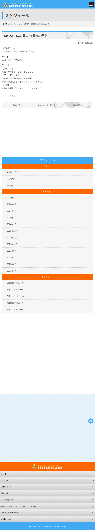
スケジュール (15, 24)
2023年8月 (11, 251)
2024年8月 (11, 198)
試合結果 (4, 493)
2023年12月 (12, 231)
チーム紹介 (5, 480)
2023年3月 (11, 271)
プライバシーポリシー (10, 513)
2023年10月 (12, 244)
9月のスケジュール (15, 283)
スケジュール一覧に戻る (47, 105)
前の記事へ (77, 105)
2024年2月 (11, 224)
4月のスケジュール (15, 303)
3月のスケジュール (15, 310)
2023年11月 (12, 238)
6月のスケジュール (15, 296)
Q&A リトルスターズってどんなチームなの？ (18, 506)
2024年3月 (11, 218)
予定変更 (11, 179)
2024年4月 (11, 211)
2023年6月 (11, 264)
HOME (4, 24)
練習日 (10, 186)
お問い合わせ (6, 519)
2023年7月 (11, 257)
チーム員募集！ (7, 500)
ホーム (3, 474)
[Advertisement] (47, 130)
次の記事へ (17, 105)
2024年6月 (11, 204)
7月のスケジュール (15, 290)
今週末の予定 (13, 172)
